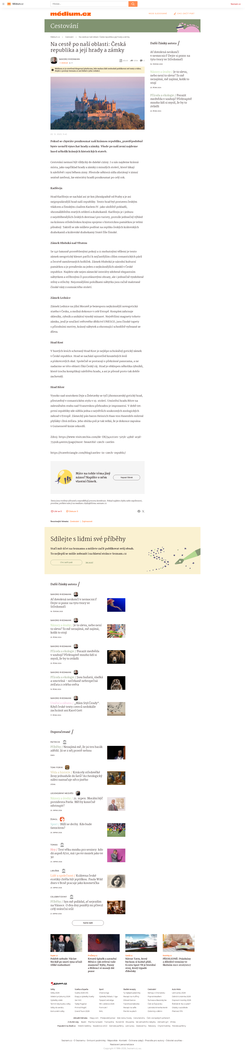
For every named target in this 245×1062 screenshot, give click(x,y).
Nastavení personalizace (122, 1044)
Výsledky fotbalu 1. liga (108, 996)
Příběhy (55, 747)
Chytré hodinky (164, 1026)
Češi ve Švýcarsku (155, 1004)
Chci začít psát (186, 13)
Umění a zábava (61, 703)
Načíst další (88, 923)
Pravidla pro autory (154, 1040)
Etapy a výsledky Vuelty (84, 996)
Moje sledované (158, 13)
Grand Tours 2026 (82, 1011)
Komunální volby (57, 1011)
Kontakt (123, 1040)
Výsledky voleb (56, 1000)
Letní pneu (129, 1026)
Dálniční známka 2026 (181, 996)
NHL (101, 1011)
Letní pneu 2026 (179, 993)
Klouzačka (130, 1022)
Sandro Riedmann (69, 59)
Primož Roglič (80, 1007)
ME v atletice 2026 (106, 1004)
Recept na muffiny (131, 996)
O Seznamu (79, 1040)
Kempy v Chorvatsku (156, 993)
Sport (54, 824)
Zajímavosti (87, 521)
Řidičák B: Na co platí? (181, 1004)
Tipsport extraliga (106, 1000)
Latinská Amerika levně (157, 1007)
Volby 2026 (54, 993)
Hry (53, 850)
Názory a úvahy (160, 72)
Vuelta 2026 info (81, 993)
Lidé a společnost (61, 876)
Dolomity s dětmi (155, 1011)
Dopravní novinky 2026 (181, 1000)
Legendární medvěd (61, 793)
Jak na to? (89, 562)
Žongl (54, 819)
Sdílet (135, 60)
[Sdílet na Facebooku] (139, 511)
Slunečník (120, 1022)
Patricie (55, 742)
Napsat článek (127, 477)
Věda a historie (60, 772)
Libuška (54, 871)
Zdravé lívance (129, 1000)
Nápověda (112, 1040)
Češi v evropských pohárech (158, 1018)
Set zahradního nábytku (146, 1022)
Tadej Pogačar (81, 1004)
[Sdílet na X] (143, 511)
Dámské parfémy (116, 1026)
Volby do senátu (57, 1007)
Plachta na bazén (95, 1022)
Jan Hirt (78, 1000)
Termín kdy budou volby (60, 1004)
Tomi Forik (56, 767)
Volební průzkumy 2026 (60, 996)
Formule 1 (103, 1007)
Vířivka (173, 1022)
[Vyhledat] (133, 4)
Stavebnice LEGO (100, 1026)
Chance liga (104, 993)
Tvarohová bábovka (131, 1004)
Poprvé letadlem (155, 996)
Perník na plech (130, 1011)
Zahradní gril (163, 1022)
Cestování (74, 521)
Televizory (152, 1026)
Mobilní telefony (84, 1026)
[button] (97, 103)
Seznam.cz (236, 4)
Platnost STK (177, 1011)
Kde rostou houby (124, 1018)
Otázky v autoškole (180, 1007)
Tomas (54, 845)
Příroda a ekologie (162, 95)
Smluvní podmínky (96, 1040)
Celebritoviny (58, 897)
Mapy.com (94, 1018)
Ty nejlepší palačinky (131, 993)
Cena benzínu (139, 1018)
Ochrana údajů (136, 1040)
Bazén (83, 1022)
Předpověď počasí (107, 1018)
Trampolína (109, 1022)
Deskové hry (141, 1026)
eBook (125, 60)
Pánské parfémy (179, 1026)
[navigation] (3, 4)
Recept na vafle (129, 1007)
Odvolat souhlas (174, 1040)
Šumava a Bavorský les (157, 1000)
